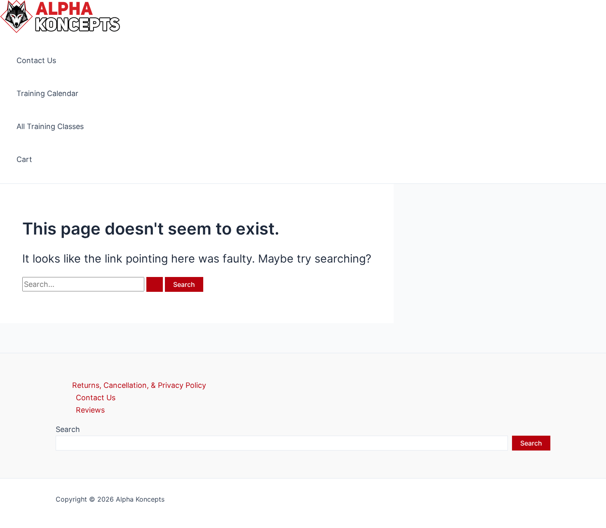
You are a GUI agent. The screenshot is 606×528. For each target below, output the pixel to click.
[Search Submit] (154, 284)
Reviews (90, 410)
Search (68, 429)
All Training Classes (50, 126)
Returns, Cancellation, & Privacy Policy (139, 385)
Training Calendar (47, 93)
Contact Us (36, 60)
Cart (24, 159)
